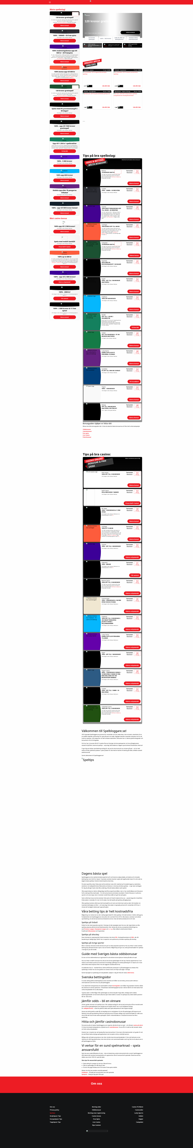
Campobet (139, 1122)
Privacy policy (54, 1110)
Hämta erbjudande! (64, 282)
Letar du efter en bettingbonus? (119, 38)
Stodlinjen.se (60, 22)
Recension (129, 172)
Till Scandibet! (134, 381)
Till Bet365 (64, 151)
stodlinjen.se (68, 76)
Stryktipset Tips (55, 1116)
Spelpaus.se (64, 22)
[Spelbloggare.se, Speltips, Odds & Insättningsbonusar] (97, 2)
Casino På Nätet (137, 1107)
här (72, 77)
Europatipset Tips (56, 1119)
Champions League (100, 929)
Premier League (89, 929)
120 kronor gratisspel (91, 38)
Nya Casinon (96, 1125)
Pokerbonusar (87, 437)
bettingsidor (116, 986)
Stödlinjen (85, 1072)
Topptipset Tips (55, 1122)
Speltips (52, 1113)
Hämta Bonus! (134, 417)
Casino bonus (96, 1116)
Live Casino (86, 435)
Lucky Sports (138, 1113)
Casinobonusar (87, 431)
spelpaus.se (73, 76)
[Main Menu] (51, 2)
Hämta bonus (65, 98)
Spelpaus (84, 1074)
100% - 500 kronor (105, 38)
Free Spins (96, 1119)
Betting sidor (96, 1107)
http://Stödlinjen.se (60, 58)
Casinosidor (139, 1110)
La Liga (111, 929)
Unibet (141, 1116)
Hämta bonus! (64, 25)
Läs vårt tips (106, 86)
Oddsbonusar (87, 429)
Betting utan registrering (96, 1113)
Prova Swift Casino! (64, 247)
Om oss (52, 1107)
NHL (132, 937)
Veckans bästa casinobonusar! (133, 38)
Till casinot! (64, 298)
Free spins (86, 433)
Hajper (141, 1119)
